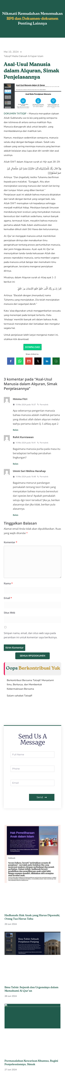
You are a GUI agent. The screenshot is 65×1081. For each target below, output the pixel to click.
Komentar (10, 542)
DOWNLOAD (32, 347)
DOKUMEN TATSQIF (15, 113)
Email (8, 598)
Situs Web (9, 612)
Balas (15, 429)
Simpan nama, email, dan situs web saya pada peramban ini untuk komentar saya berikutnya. (30, 635)
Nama (8, 583)
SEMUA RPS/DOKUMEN (32, 655)
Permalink (44, 404)
